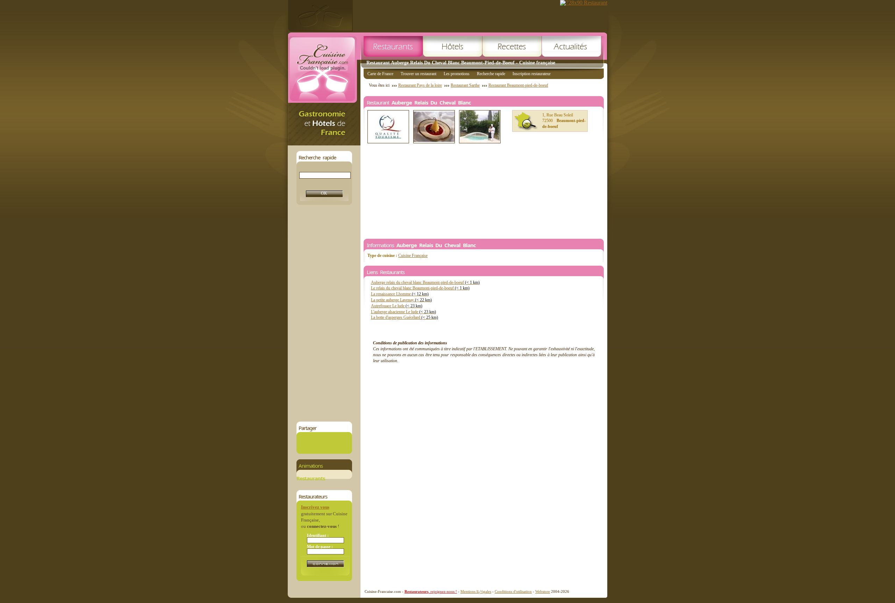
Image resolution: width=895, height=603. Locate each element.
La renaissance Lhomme (400, 294)
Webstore (542, 591)
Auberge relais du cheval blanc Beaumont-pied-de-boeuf (425, 282)
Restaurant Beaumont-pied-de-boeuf (518, 85)
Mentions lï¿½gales (475, 591)
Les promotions (457, 73)
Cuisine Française (413, 255)
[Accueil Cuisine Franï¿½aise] (324, 143)
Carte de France (380, 73)
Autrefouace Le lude (396, 305)
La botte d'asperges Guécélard (404, 317)
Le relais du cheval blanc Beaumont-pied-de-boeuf (420, 288)
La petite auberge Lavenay (401, 299)
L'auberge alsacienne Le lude (403, 311)
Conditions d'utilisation (513, 591)
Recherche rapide (491, 73)
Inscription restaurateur (532, 73)
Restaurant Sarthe (465, 85)
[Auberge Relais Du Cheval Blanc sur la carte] (526, 121)
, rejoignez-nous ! (430, 591)
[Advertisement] (324, 313)
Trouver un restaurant (418, 73)
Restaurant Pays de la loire (420, 85)
